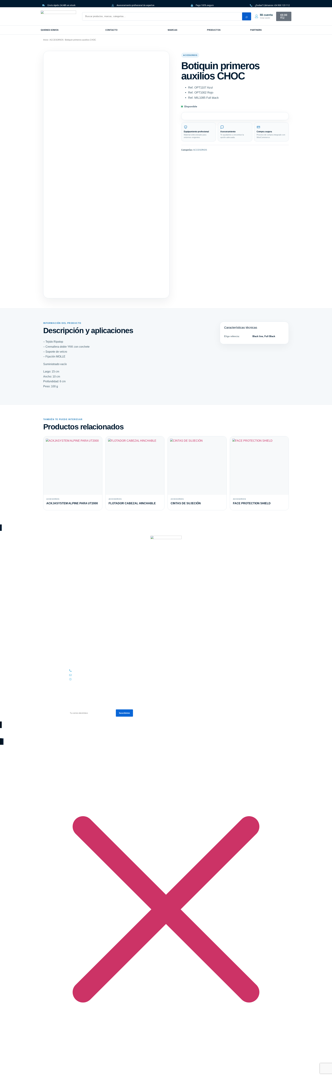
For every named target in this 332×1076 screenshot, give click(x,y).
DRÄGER (73, 600)
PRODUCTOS (213, 30)
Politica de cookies (78, 645)
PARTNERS (256, 30)
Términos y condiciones (80, 630)
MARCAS (172, 30)
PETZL (72, 608)
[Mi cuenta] (256, 16)
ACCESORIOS (56, 40)
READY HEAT (74, 612)
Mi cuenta (266, 15)
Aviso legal (74, 641)
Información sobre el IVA (80, 634)
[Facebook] (76, 568)
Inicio (45, 40)
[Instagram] (70, 568)
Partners (73, 649)
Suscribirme (124, 713)
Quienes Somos (49, 30)
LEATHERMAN (75, 604)
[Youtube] (82, 568)
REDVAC (73, 616)
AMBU (72, 592)
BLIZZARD (74, 596)
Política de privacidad (79, 638)
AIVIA (71, 589)
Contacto (111, 30)
